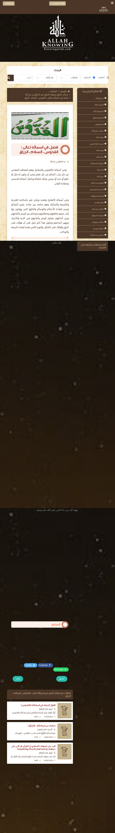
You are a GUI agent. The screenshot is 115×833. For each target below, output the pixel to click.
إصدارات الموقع (98, 215)
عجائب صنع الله (98, 131)
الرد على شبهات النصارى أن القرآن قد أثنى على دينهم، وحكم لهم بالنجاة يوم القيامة (33, 747)
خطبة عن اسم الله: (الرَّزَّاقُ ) (41, 725)
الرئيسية (63, 91)
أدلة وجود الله (98, 111)
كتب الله (100, 170)
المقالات (53, 91)
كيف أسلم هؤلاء (97, 196)
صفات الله (100, 137)
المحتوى (87, 77)
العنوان (101, 77)
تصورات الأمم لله (97, 163)
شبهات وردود (98, 229)
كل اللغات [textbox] (49, 78)
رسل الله (100, 176)
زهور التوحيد (99, 202)
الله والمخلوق (98, 118)
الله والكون (99, 124)
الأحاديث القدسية (97, 189)
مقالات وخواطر (98, 222)
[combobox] (70, 78)
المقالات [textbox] (74, 78)
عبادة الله (100, 157)
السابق (61, 679)
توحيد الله (100, 150)
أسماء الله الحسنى (96, 144)
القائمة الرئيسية (58, 3)
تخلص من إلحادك (97, 235)
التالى (18, 679)
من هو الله (100, 98)
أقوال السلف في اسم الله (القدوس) (38, 705)
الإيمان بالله (99, 105)
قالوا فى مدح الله (97, 183)
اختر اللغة (9, 3)
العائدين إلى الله (98, 209)
